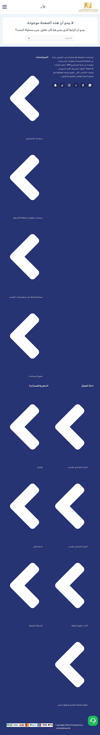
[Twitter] (76, 85)
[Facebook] (83, 85)
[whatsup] (90, 85)
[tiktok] (62, 85)
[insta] (69, 85)
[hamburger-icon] (4, 7)
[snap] (55, 85)
